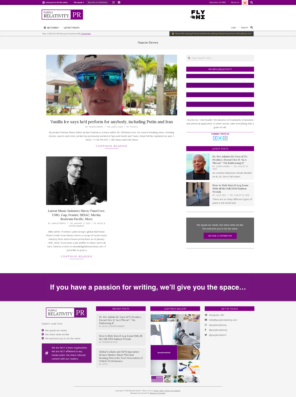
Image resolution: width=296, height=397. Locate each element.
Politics (134, 126)
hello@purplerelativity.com (223, 319)
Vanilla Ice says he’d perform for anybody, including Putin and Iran (111, 121)
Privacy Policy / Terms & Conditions (167, 390)
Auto (105, 364)
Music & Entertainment (113, 326)
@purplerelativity (218, 329)
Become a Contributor (220, 235)
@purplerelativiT (218, 334)
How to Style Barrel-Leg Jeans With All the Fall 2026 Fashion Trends (230, 188)
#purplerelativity (218, 324)
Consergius (86, 33)
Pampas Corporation (157, 393)
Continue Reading (111, 146)
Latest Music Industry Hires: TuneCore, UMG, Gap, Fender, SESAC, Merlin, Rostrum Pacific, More (76, 215)
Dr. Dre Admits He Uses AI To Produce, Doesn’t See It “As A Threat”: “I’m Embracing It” (229, 160)
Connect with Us (220, 134)
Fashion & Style (109, 342)
